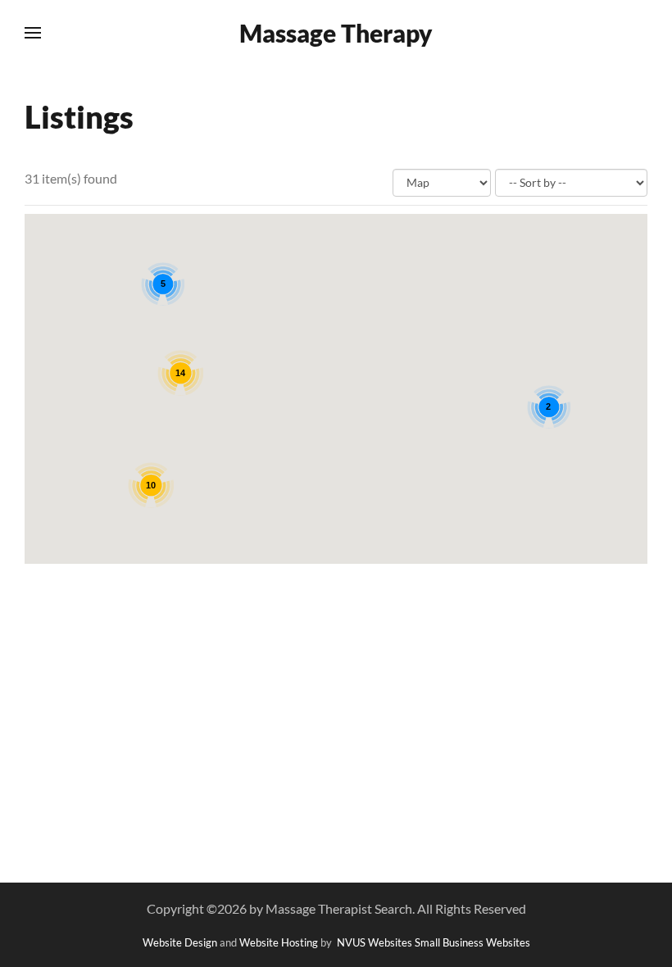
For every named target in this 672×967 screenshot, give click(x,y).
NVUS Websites (374, 942)
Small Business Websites (472, 942)
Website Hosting (278, 942)
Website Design (180, 942)
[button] (33, 33)
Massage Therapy (336, 33)
